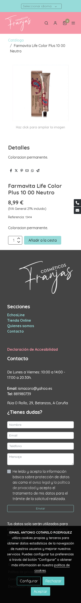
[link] (18, 23)
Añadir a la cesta (43, 240)
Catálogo (16, 40)
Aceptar (40, 591)
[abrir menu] (73, 23)
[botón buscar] (46, 23)
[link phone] (77, 202)
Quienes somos (20, 326)
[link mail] (77, 210)
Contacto (15, 331)
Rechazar (53, 581)
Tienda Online (19, 320)
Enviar (40, 508)
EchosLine (16, 315)
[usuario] (55, 23)
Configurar (29, 581)
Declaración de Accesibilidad (32, 349)
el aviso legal (40, 482)
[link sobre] (40, 279)
